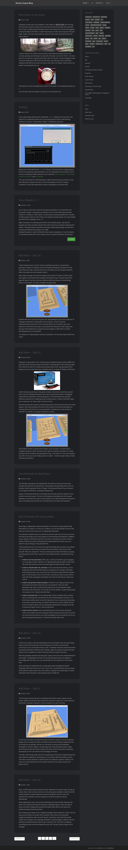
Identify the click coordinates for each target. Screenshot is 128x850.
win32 (87, 44)
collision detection (105, 22)
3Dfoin (87, 56)
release (95, 35)
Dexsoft (87, 66)
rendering (101, 35)
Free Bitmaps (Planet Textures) (93, 70)
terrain (95, 38)
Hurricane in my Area (32, 14)
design (104, 25)
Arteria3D (87, 63)
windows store (99, 44)
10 (54, 838)
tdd (91, 38)
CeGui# (23, 107)
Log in (86, 109)
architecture (88, 17)
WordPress (111, 848)
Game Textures (89, 76)
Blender (85, 3)
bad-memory (96, 17)
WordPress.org (89, 119)
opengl (101, 33)
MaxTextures (88, 83)
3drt (86, 60)
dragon (92, 27)
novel (97, 30)
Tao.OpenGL (39, 177)
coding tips (96, 22)
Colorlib (100, 848)
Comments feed (89, 115)
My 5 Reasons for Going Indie (36, 516)
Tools (107, 3)
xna (93, 46)
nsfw (101, 30)
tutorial (104, 38)
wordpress (88, 46)
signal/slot (107, 35)
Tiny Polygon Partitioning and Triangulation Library (97, 93)
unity (93, 41)
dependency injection (96, 25)
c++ (102, 19)
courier (87, 25)
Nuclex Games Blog (24, 3)
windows (92, 44)
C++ (92, 3)
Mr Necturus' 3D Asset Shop (93, 86)
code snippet (89, 22)
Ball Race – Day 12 (29, 633)
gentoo (102, 27)
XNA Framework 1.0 (61, 174)
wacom (106, 41)
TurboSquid (88, 98)
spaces (87, 38)
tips (100, 38)
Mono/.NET (99, 3)
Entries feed (88, 112)
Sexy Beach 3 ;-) (28, 200)
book (92, 19)
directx (87, 27)
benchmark (104, 17)
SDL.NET (29, 177)
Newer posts (19, 838)
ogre (97, 33)
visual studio (99, 41)
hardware (107, 27)
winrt (106, 44)
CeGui (41, 170)
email (97, 27)
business (97, 19)
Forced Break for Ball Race (34, 473)
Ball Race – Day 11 (29, 688)
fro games (88, 73)
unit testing (88, 41)
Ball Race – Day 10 (29, 779)
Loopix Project (89, 80)
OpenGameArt (89, 89)
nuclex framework (90, 33)
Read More (71, 239)
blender (87, 19)
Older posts (74, 838)
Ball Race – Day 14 (29, 255)
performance (89, 35)
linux (93, 30)
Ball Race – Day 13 (29, 352)
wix (109, 44)
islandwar (88, 30)
